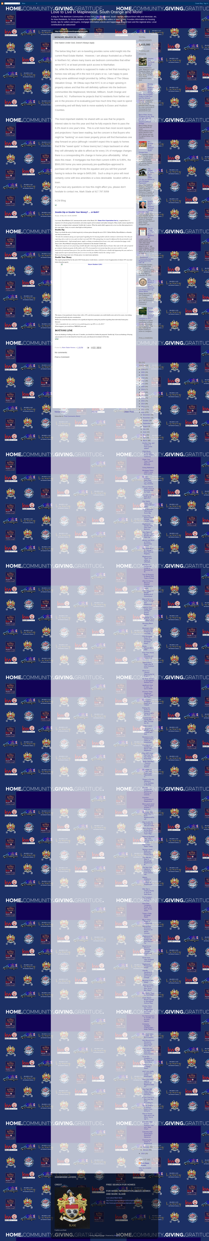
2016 (143, 398)
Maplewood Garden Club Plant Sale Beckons (147, 526)
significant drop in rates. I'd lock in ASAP (147, 687)
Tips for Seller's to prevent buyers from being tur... (147, 1108)
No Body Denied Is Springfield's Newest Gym (148, 680)
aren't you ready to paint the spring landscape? (148, 1073)
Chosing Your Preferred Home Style (151, 62)
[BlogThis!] (94, 348)
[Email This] (92, 348)
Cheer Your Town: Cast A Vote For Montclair (147, 462)
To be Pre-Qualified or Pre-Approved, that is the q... (148, 1059)
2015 (143, 401)
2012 (143, 409)
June (145, 432)
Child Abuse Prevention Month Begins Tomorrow (147, 453)
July (144, 429)
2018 (143, 392)
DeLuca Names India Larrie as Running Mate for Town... (148, 489)
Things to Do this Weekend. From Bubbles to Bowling (148, 782)
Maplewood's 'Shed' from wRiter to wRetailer (147, 559)
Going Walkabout (148, 467)
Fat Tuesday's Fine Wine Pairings (147, 898)
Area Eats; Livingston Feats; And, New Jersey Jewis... (147, 907)
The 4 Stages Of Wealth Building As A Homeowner (148, 593)
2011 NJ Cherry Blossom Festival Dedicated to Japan (147, 584)
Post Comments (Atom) (72, 416)
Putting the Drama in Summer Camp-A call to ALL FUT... (148, 711)
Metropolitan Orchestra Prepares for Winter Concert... (147, 929)
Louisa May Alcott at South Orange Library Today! (148, 518)
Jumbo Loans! (147, 726)
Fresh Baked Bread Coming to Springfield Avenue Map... (148, 1000)
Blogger (116, 1235)
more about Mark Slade (114, 1198)
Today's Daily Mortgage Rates (147, 915)
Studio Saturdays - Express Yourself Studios (148, 764)
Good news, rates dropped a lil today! (148, 959)
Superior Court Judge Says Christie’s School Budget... (147, 610)
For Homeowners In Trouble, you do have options (148, 1018)
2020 (143, 386)
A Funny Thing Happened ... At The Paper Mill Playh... (147, 694)
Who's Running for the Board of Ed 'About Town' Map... (147, 831)
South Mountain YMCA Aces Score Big (147, 511)
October (146, 420)
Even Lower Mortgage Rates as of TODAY (147, 702)
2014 (143, 404)
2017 (143, 395)
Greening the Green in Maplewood (147, 1141)
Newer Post (60, 412)
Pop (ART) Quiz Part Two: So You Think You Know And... (148, 755)
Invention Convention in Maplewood (147, 799)
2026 (143, 369)
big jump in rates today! (148, 981)
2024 (143, 375)
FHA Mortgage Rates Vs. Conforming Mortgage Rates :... (147, 640)
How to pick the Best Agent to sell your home (148, 823)
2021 (143, 383)
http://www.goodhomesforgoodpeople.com (71, 31)
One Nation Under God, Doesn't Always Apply (148, 503)
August (145, 426)
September (147, 423)
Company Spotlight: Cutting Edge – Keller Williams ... (148, 1027)
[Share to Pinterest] (100, 348)
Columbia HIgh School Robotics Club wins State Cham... (148, 1125)
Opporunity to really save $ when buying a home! (148, 665)
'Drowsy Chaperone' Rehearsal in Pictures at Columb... (147, 791)
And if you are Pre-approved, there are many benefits (148, 1051)
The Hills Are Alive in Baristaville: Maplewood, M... (147, 861)
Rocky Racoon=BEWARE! (148, 648)
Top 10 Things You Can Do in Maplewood (151, 233)
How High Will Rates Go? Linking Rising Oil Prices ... (148, 1091)
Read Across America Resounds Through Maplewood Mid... (147, 950)
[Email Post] (88, 347)
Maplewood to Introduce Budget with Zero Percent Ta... (147, 939)
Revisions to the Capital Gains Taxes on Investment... (147, 739)
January (146, 1150)
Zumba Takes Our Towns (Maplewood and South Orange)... (147, 1009)
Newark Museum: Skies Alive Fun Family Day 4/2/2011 (147, 480)
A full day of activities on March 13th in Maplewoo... (147, 747)
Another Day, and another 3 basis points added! (148, 445)
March (145, 440)
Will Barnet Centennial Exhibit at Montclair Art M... (147, 568)
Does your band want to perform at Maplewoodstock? (148, 1082)
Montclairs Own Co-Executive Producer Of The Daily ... (147, 630)
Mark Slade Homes (145, 1164)
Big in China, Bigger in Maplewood (147, 921)
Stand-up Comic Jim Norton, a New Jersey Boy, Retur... (147, 987)
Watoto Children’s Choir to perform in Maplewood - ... (147, 882)
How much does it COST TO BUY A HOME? (148, 1035)
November (147, 418)
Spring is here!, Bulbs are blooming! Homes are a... (148, 852)
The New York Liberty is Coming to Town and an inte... (147, 871)
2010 (143, 1153)
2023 (143, 378)
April (144, 438)
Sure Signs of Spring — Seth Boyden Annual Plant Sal (148, 534)
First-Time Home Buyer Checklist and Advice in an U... (148, 656)
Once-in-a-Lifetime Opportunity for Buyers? (148, 673)
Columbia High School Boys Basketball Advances (147, 1134)
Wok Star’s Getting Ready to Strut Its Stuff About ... (148, 891)
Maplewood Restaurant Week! (147, 965)
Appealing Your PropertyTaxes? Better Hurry (148, 618)
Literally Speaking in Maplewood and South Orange (147, 974)
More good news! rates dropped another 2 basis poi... (148, 806)
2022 (143, 381)
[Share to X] (96, 348)
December (147, 415)
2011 (143, 412)
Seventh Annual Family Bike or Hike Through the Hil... (148, 720)
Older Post (129, 412)
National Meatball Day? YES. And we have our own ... (148, 839)
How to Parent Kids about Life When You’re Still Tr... (148, 1116)
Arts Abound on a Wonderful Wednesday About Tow (148, 1043)
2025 (143, 372)
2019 (143, 389)
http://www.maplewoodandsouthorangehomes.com (123, 1200)
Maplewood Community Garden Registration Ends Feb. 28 (146, 259)
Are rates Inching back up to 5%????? (148, 496)
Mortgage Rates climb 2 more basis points (147, 472)
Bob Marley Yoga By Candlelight (148, 994)
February (146, 1147)
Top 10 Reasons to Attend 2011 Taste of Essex (148, 576)
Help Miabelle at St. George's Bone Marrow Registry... (147, 551)
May (144, 435)
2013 (143, 406)
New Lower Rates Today (147, 845)
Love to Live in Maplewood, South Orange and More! (96, 12)
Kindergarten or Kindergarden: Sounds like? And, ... (148, 731)
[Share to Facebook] (98, 348)
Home (95, 412)
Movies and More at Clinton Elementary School (148, 543)
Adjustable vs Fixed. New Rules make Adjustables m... (147, 773)
